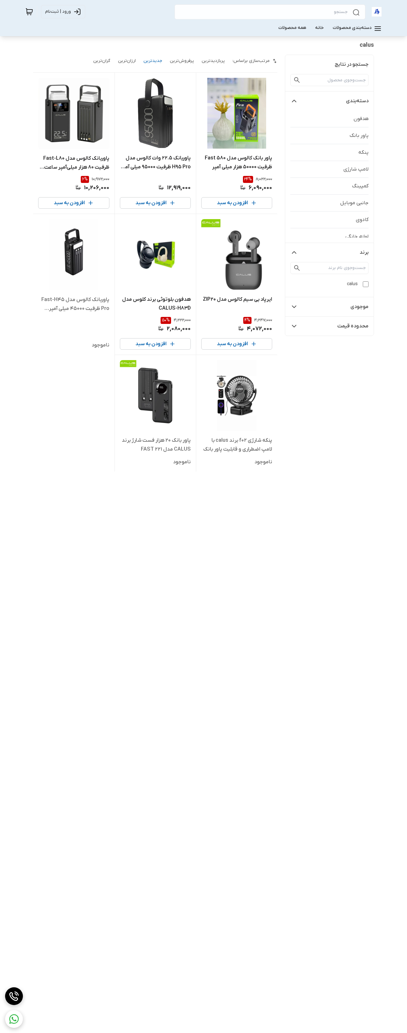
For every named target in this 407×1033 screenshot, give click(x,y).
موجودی (359, 307)
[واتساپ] (14, 1019)
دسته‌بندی (357, 101)
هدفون (361, 119)
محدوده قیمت (353, 326)
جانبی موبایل (354, 203)
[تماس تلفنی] (14, 996)
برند (364, 252)
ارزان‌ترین (127, 61)
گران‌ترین (101, 61)
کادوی (362, 220)
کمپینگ (360, 186)
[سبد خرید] (29, 12)
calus (352, 284)
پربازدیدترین (213, 61)
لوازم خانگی (357, 236)
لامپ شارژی (356, 169)
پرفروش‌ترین (182, 61)
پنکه (363, 152)
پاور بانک (359, 135)
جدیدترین (152, 61)
